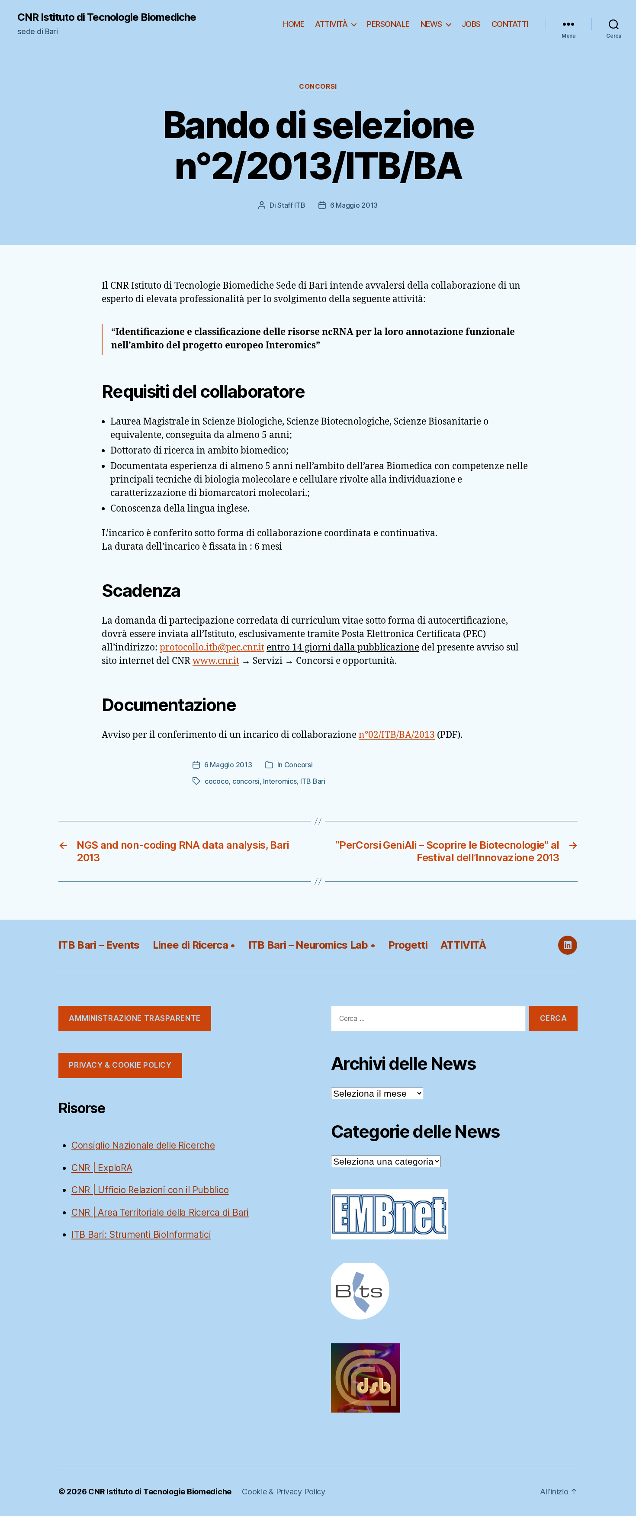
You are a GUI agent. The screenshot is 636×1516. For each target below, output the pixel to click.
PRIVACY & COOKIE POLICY (120, 1065)
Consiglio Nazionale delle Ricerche (143, 1145)
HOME (293, 24)
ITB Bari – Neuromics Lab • (312, 945)
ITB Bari (312, 781)
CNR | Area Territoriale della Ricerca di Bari (160, 1212)
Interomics (279, 781)
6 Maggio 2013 (354, 205)
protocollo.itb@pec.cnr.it (212, 647)
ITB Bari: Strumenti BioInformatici (141, 1234)
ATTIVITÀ (331, 24)
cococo (216, 781)
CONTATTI (509, 24)
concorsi (246, 781)
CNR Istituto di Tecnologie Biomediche (106, 17)
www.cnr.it (216, 661)
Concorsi (318, 86)
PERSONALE (388, 24)
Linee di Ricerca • (194, 945)
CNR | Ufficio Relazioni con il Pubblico (149, 1189)
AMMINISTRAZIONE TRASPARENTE (134, 1018)
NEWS (431, 24)
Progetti (407, 945)
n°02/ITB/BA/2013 (397, 735)
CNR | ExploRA (101, 1167)
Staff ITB (291, 205)
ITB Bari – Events (99, 945)
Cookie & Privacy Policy (283, 1491)
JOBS (471, 24)
